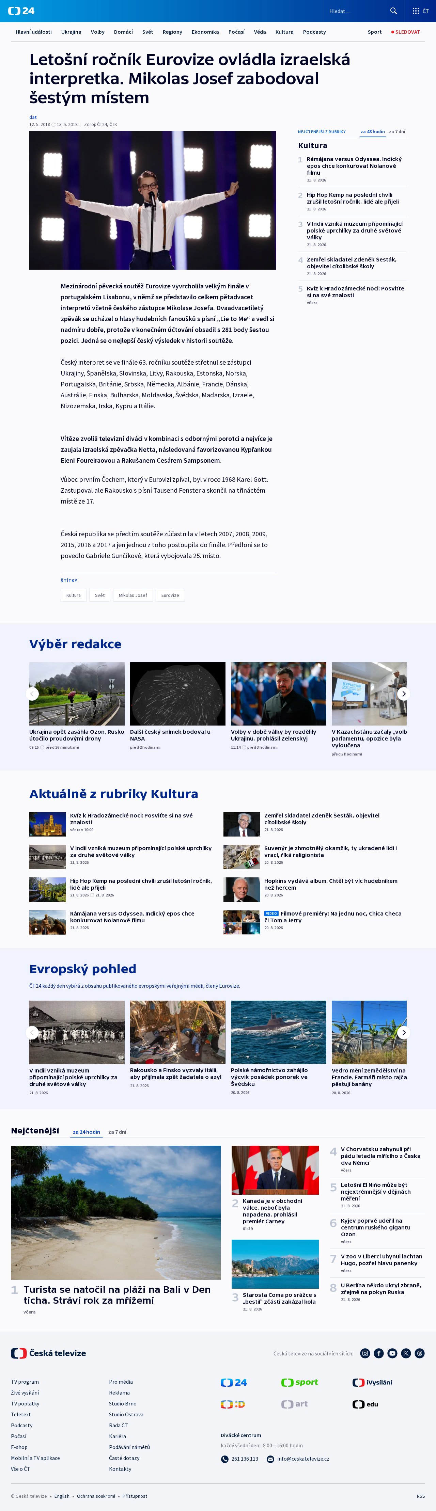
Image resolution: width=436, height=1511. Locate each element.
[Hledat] (394, 11)
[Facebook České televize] (378, 1353)
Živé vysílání (25, 1392)
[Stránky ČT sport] (299, 1382)
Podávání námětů (129, 1447)
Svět (147, 31)
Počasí (237, 31)
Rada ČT (118, 1425)
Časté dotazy (124, 1457)
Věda (260, 31)
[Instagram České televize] (365, 1353)
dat (33, 117)
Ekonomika (205, 31)
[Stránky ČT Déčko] (233, 1403)
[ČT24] (21, 11)
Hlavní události (34, 31)
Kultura (285, 31)
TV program (25, 1381)
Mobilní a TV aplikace (35, 1457)
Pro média (121, 1381)
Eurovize (170, 595)
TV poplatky (25, 1403)
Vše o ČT (20, 1468)
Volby (98, 31)
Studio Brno (123, 1403)
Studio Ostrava (126, 1414)
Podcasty (314, 31)
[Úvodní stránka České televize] (49, 1353)
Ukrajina (71, 31)
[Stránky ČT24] (234, 1382)
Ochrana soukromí (96, 1496)
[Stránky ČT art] (294, 1403)
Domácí (123, 31)
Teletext (21, 1414)
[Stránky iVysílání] (372, 1382)
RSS (421, 1496)
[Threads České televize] (419, 1353)
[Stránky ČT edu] (365, 1403)
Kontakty (120, 1468)
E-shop (19, 1447)
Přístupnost (135, 1496)
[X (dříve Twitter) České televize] (406, 1353)
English (61, 1496)
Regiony (172, 31)
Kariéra (117, 1436)
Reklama (119, 1392)
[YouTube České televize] (392, 1353)
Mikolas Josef (133, 595)
